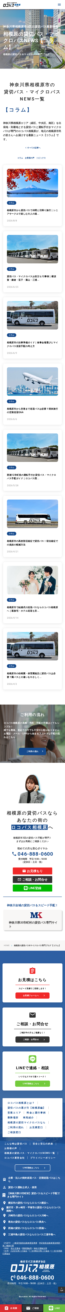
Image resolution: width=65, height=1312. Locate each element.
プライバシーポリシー (43, 1158)
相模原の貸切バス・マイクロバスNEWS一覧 (29, 1153)
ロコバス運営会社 (14, 1158)
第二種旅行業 (8, 1246)
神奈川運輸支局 (40, 1248)
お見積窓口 (36, 1127)
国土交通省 (15, 1248)
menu (59, 4)
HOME (6, 945)
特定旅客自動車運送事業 (49, 1243)
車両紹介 (28, 1117)
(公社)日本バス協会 (18, 1251)
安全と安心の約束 (43, 1143)
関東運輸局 (27, 1248)
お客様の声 (10, 1148)
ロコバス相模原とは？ (21, 1102)
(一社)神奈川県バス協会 (39, 1251)
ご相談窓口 (14, 1132)
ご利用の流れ (16, 1127)
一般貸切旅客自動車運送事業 (25, 1243)
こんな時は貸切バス (15, 1143)
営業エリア (14, 1112)
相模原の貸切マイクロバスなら (27, 1122)
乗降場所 (13, 1117)
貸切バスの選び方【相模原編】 (27, 1107)
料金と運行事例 (36, 1112)
